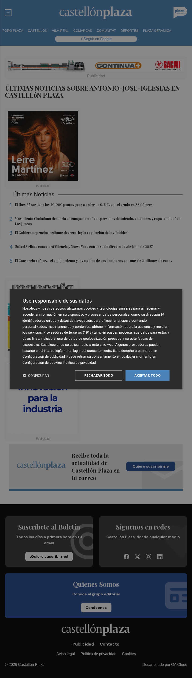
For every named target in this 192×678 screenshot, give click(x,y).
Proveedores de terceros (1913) (68, 332)
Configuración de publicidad (43, 356)
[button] (35, 375)
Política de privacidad (79, 362)
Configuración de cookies (42, 362)
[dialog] (96, 339)
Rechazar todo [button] (98, 375)
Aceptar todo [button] (147, 375)
